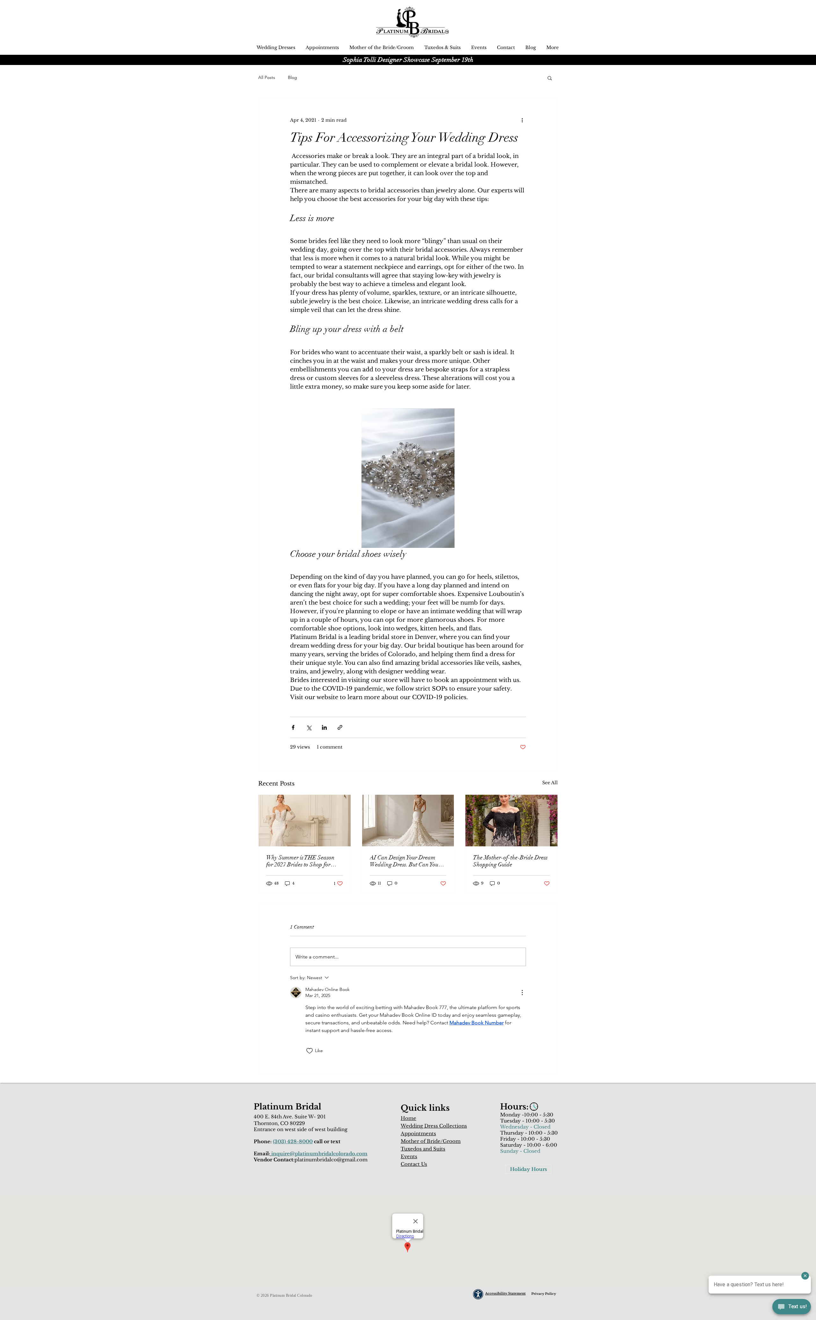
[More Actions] (522, 992)
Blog (292, 77)
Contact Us (414, 1164)
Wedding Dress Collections (434, 1126)
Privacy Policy (543, 1294)
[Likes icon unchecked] (309, 1051)
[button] (550, 77)
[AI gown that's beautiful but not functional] (408, 820)
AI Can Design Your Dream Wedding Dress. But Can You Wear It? (404, 861)
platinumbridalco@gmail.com (331, 1160)
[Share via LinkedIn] (324, 727)
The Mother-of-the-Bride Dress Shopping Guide (510, 861)
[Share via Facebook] (293, 727)
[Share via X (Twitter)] (309, 727)
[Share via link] (340, 727)
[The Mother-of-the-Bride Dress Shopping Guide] (511, 820)
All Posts (266, 77)
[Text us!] (791, 1307)
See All (550, 783)
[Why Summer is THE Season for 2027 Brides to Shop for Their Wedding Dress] (305, 820)
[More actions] (522, 120)
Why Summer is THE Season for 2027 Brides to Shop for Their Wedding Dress (300, 861)
